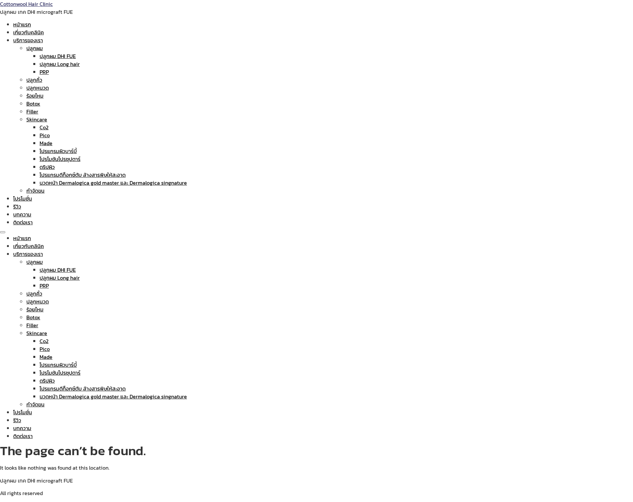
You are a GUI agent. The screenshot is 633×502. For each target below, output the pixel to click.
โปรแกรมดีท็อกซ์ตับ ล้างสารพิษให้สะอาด (83, 175)
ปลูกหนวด (37, 88)
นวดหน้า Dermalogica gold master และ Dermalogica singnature (113, 183)
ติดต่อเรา (23, 222)
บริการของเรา (28, 40)
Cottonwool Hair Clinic (26, 4)
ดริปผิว (47, 167)
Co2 (44, 127)
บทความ (22, 214)
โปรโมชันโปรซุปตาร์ (60, 159)
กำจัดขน (35, 191)
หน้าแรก (22, 24)
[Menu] (2, 232)
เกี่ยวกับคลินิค (28, 32)
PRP (44, 72)
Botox (33, 104)
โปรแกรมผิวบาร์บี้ (58, 151)
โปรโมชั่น (22, 199)
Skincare (36, 119)
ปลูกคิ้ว (34, 80)
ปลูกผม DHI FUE (58, 56)
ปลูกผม (34, 48)
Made (46, 143)
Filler (32, 111)
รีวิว (17, 206)
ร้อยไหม (35, 96)
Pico (45, 135)
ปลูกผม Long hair (60, 64)
